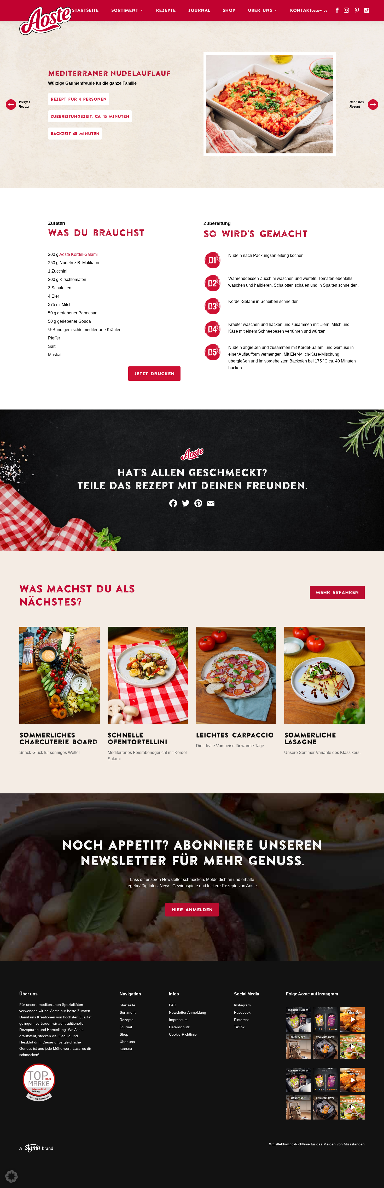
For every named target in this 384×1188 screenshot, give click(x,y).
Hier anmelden (192, 909)
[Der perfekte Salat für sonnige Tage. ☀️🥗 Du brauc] (352, 1046)
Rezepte (166, 10)
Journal (199, 10)
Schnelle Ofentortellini (137, 738)
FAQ (172, 1005)
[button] (11, 1176)
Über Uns (260, 10)
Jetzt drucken (154, 373)
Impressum (178, 1020)
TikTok (239, 1027)
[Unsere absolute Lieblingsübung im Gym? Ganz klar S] (325, 1046)
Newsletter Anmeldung (187, 1012)
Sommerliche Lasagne (310, 738)
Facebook (242, 1012)
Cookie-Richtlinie (183, 1034)
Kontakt (301, 10)
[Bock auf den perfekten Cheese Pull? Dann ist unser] (352, 1019)
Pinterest (241, 1020)
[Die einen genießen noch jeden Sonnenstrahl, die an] (325, 1019)
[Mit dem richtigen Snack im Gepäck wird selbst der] (298, 1046)
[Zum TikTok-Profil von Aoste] (367, 9)
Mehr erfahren (337, 592)
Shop (229, 10)
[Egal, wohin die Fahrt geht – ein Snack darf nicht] (298, 1019)
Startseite (85, 10)
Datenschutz (179, 1027)
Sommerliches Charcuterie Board (58, 738)
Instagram (242, 1005)
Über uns (127, 1042)
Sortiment (124, 10)
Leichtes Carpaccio (235, 735)
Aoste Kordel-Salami (78, 254)
